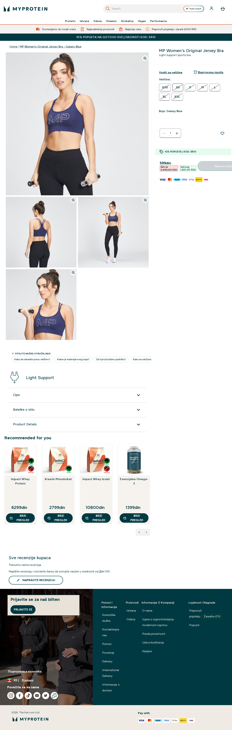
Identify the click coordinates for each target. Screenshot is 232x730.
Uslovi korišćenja (153, 642)
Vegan (142, 21)
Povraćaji (108, 652)
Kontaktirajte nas (110, 632)
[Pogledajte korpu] (222, 8)
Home (13, 46)
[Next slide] (149, 492)
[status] (170, 133)
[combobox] (154, 8)
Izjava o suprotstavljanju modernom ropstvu (158, 622)
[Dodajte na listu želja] (222, 133)
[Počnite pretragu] (107, 8)
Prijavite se (23, 609)
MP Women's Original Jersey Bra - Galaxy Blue (50, 46)
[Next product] (146, 532)
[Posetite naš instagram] (10, 695)
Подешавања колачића (25, 671)
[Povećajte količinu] (177, 133)
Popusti (194, 625)
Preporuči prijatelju (204, 613)
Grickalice (127, 21)
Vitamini (111, 21)
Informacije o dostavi (111, 687)
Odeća (97, 21)
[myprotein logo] (25, 8)
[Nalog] (211, 8)
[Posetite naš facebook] (19, 695)
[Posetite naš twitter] (45, 695)
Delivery (107, 661)
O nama (147, 610)
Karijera (147, 651)
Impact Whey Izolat (96, 479)
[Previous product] (139, 532)
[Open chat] (54, 695)
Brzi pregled (22, 518)
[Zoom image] (145, 58)
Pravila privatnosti (153, 633)
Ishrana (84, 21)
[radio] (165, 87)
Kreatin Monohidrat (58, 479)
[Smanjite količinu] (164, 133)
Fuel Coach (195, 8)
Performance (158, 21)
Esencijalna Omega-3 (134, 481)
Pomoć (107, 643)
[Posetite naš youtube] (37, 695)
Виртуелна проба (210, 72)
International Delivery (110, 673)
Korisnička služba (108, 617)
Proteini (70, 21)
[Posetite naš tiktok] (28, 695)
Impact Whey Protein (20, 481)
